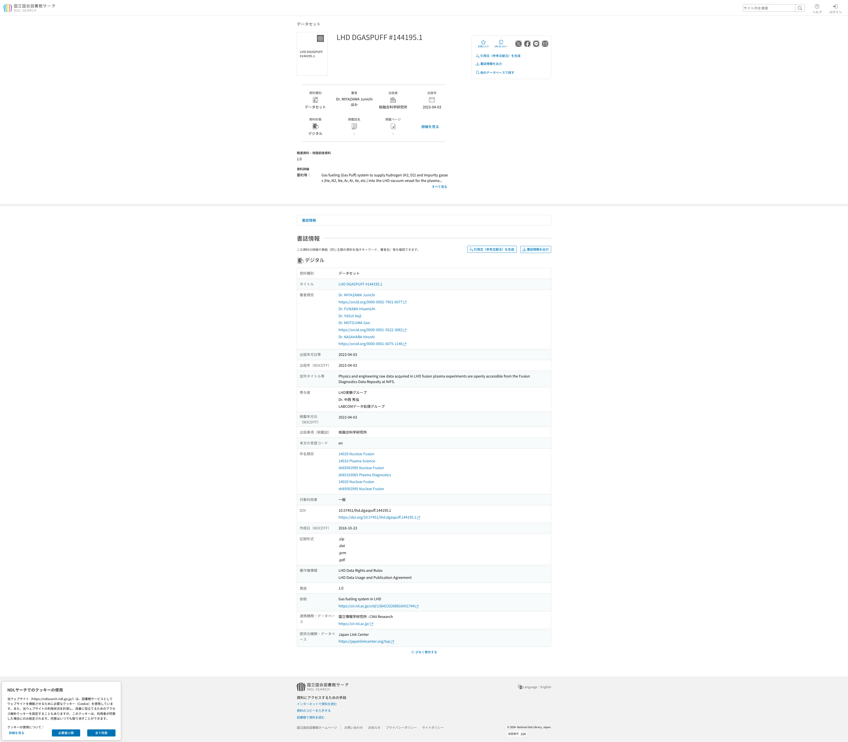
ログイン (835, 12)
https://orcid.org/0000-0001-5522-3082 (371, 329)
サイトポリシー (433, 727)
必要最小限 (66, 733)
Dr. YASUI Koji (350, 315)
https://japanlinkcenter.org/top (364, 641)
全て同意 (101, 733)
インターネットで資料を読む (317, 704)
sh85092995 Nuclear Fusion (361, 467)
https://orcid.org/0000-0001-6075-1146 (371, 343)
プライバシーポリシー (401, 727)
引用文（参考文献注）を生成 (500, 55)
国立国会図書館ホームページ (317, 727)
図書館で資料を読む (311, 717)
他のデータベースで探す (497, 72)
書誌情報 (309, 220)
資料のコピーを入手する (314, 710)
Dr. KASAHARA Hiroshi (357, 336)
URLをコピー (501, 46)
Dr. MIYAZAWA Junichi (357, 294)
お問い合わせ (353, 727)
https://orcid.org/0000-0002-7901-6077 (371, 301)
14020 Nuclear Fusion (356, 453)
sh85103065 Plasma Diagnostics (365, 474)
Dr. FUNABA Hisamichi (357, 308)
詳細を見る (430, 126)
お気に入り (483, 46)
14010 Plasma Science (357, 460)
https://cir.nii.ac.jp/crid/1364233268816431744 (377, 605)
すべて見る (439, 186)
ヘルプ (817, 12)
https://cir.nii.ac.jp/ (354, 623)
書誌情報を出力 (491, 63)
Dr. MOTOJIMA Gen (354, 322)
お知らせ (374, 727)
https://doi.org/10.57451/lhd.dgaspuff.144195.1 (377, 517)
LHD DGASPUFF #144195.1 (360, 284)
